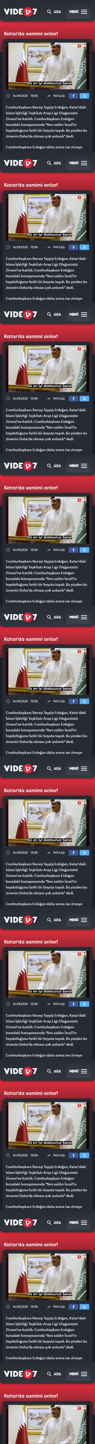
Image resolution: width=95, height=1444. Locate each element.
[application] (47, 722)
